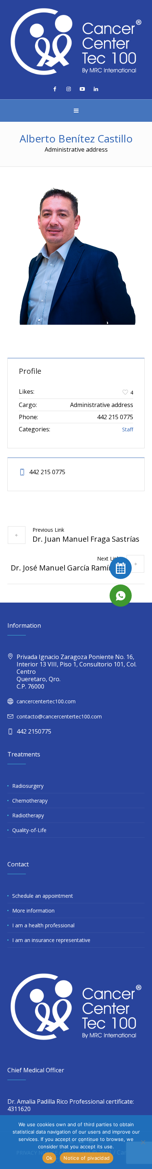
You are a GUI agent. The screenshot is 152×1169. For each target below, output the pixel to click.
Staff (127, 429)
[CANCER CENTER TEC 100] (76, 41)
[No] (142, 1142)
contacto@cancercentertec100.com (59, 716)
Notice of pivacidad (86, 1158)
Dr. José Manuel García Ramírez (65, 568)
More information (33, 910)
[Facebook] (55, 89)
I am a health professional (43, 925)
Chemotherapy (30, 800)
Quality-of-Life (29, 830)
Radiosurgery (28, 785)
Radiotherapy (28, 815)
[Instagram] (68, 89)
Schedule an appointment (42, 895)
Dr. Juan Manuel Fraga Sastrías (85, 539)
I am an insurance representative (51, 940)
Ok (49, 1158)
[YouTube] (82, 89)
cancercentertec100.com (46, 701)
